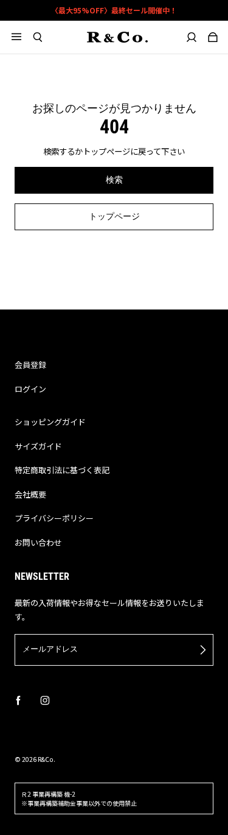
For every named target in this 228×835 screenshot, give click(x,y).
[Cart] (213, 37)
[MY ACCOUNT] (191, 37)
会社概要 (30, 494)
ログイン (30, 389)
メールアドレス (50, 649)
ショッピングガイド (50, 422)
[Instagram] (45, 700)
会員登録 (30, 364)
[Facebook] (18, 700)
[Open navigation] (22, 37)
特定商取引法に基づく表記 (62, 470)
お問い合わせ (38, 542)
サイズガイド (38, 446)
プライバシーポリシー (54, 518)
